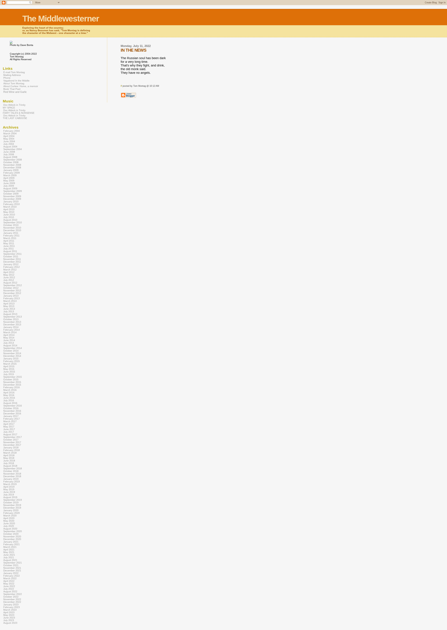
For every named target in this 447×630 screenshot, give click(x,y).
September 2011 (12, 254)
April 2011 (8, 241)
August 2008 (10, 157)
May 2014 (8, 337)
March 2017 (10, 421)
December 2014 (12, 356)
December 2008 (12, 167)
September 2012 (12, 285)
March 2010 (10, 207)
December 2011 (12, 261)
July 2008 (8, 154)
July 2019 (8, 494)
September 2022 (12, 594)
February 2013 (11, 298)
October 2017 (11, 439)
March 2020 (10, 515)
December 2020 (12, 539)
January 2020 (11, 510)
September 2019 (12, 500)
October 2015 (11, 379)
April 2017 (8, 424)
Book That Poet (11, 89)
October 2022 (11, 596)
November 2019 (12, 505)
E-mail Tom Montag (14, 72)
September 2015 (12, 377)
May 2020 (8, 521)
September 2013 (12, 316)
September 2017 (12, 437)
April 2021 (8, 549)
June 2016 (9, 398)
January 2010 (11, 201)
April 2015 (8, 366)
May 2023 (8, 615)
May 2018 (8, 458)
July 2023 (8, 620)
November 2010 (12, 227)
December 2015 (12, 384)
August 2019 (10, 497)
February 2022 (11, 576)
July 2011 (8, 248)
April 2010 (8, 209)
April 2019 (8, 487)
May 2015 (8, 369)
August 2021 (10, 560)
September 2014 (12, 348)
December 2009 (12, 199)
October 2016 (11, 408)
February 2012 (11, 267)
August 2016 (10, 403)
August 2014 (10, 345)
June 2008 (9, 152)
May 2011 (8, 243)
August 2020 (10, 528)
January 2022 (11, 573)
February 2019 (11, 481)
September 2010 (12, 222)
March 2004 (10, 133)
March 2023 (10, 610)
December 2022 (12, 602)
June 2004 (9, 141)
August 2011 (10, 251)
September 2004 (12, 149)
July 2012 (8, 280)
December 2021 (12, 570)
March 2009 (10, 175)
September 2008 (12, 159)
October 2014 (11, 350)
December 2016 (12, 413)
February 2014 (11, 330)
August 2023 (10, 623)
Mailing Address (12, 75)
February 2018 (11, 450)
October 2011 (10, 256)
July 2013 (8, 311)
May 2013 (8, 306)
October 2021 (11, 565)
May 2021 (8, 552)
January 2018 (11, 447)
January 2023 (11, 604)
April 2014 (8, 335)
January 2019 (11, 479)
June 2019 (9, 492)
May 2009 (8, 180)
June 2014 (9, 340)
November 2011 (12, 259)
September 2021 (12, 562)
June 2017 (9, 429)
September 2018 (12, 468)
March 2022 (10, 578)
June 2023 (9, 617)
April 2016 (8, 392)
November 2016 (12, 411)
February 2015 (11, 361)
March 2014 (10, 332)
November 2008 (12, 165)
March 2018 (10, 453)
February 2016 (11, 387)
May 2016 (8, 395)
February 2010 (11, 204)
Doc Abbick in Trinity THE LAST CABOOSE (15, 117)
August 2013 (10, 314)
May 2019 (8, 489)
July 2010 (8, 217)
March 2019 (10, 484)
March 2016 (10, 390)
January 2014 (11, 327)
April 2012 (8, 272)
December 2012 (12, 293)
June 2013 (9, 309)
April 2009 (8, 178)
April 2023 (8, 612)
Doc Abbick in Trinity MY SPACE (14, 106)
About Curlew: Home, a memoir (20, 86)
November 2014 (12, 353)
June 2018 (9, 460)
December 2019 (12, 507)
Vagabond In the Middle (16, 80)
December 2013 (12, 324)
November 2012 (12, 290)
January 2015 (11, 358)
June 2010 (9, 214)
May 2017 (8, 426)
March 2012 (10, 269)
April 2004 (8, 136)
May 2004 (8, 138)
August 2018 (10, 466)
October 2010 (11, 225)
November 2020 (12, 536)
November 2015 (12, 382)
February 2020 (11, 513)
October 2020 (11, 534)
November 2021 (12, 568)
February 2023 (11, 607)
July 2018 (8, 463)
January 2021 (11, 541)
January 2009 (11, 170)
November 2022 (12, 599)
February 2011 (11, 235)
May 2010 (8, 212)
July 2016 (8, 400)
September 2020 (12, 531)
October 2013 (11, 319)
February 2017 (11, 418)
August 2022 (10, 591)
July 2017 (8, 432)
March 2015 (10, 364)
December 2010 (12, 230)
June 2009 (9, 183)
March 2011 (9, 238)
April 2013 (8, 303)
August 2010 (10, 220)
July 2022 (8, 589)
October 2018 (11, 471)
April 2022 (8, 581)
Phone (6, 77)
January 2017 (11, 416)
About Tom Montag (13, 83)
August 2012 (10, 282)
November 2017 (12, 442)
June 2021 (9, 555)
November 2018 (12, 473)
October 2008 (11, 162)
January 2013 (11, 296)
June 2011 (9, 246)
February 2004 (11, 131)
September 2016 (12, 405)
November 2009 (12, 196)
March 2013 (10, 301)
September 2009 (12, 191)
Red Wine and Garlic (15, 91)
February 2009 (11, 173)
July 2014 (8, 343)
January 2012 (11, 264)
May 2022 (8, 583)
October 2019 (11, 502)
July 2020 (8, 526)
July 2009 (8, 186)
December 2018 (12, 476)
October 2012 (11, 288)
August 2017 (10, 434)
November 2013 (12, 322)
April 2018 (8, 455)
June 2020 (9, 523)
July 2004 (8, 144)
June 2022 (9, 586)
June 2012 (9, 277)
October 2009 (11, 193)
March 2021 (10, 547)
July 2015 (8, 374)
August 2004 (10, 146)
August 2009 (10, 188)
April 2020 (8, 518)
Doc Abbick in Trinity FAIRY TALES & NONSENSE (18, 111)
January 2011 (10, 233)
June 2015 (9, 371)
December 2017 (12, 445)
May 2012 (8, 275)
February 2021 (11, 544)
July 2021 (8, 557)
